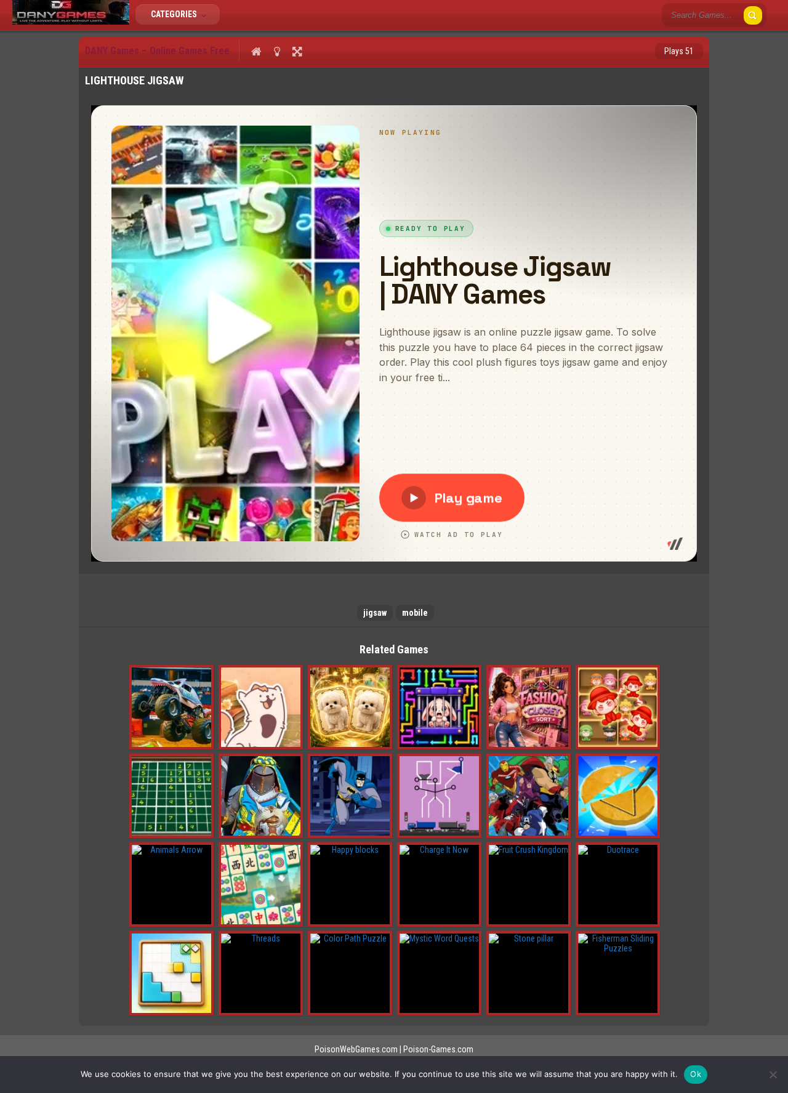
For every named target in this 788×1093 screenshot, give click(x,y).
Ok (695, 1074)
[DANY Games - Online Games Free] (70, 21)
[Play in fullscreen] (297, 51)
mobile (415, 613)
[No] (772, 1074)
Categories (175, 14)
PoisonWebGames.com (356, 1049)
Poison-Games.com (438, 1049)
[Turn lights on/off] (276, 51)
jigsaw (375, 613)
